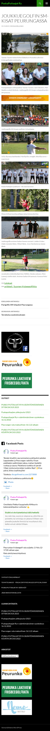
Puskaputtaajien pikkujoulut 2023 (15, 412)
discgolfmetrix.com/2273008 (24, 474)
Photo (10, 482)
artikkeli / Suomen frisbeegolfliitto (20, 286)
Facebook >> (7, 486)
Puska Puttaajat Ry (18, 450)
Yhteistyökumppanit (10, 577)
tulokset (8, 283)
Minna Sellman (16, 26)
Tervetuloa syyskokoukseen (13, 313)
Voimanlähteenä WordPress (11, 728)
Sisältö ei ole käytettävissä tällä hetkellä (22, 512)
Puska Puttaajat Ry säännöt (13, 588)
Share (7, 488)
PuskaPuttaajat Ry (11, 3)
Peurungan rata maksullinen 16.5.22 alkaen (19, 425)
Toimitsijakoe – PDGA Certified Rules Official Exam (24, 582)
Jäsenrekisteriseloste (11, 593)
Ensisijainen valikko (46, 3)
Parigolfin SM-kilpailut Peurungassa (16, 303)
